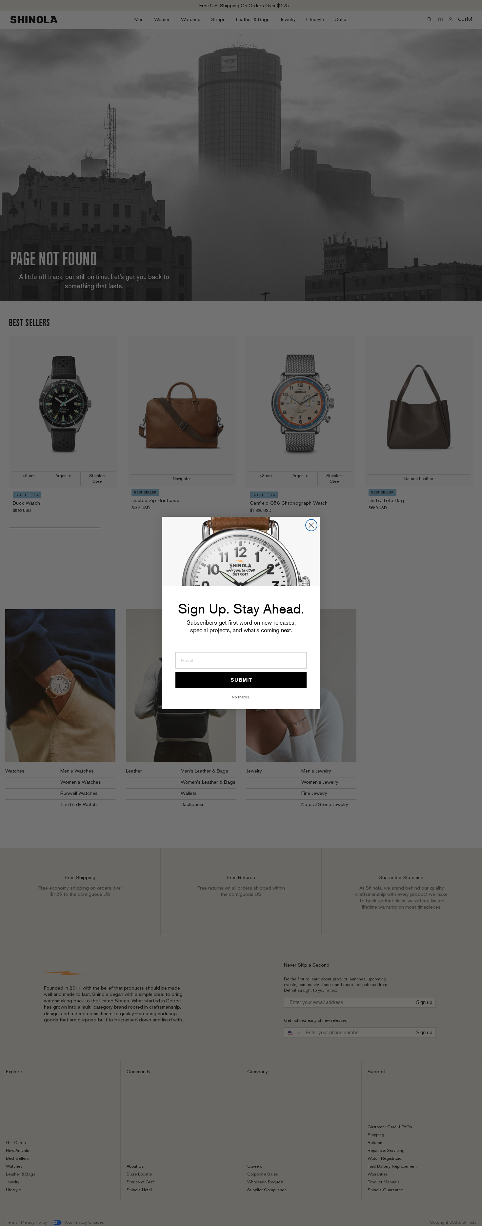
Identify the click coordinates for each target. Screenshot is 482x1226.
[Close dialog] (311, 525)
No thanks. (241, 696)
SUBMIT (241, 680)
